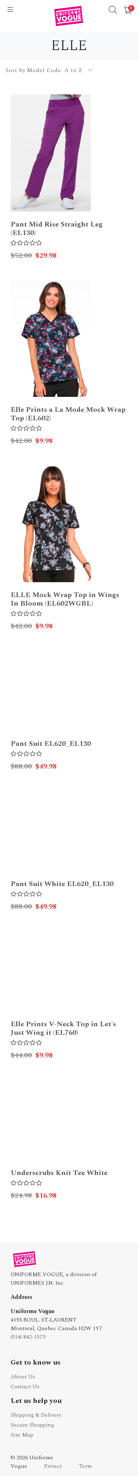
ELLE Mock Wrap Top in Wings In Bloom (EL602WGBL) (65, 599)
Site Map (22, 1435)
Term (85, 1466)
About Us (23, 1376)
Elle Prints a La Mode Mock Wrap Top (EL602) (68, 413)
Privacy (53, 1466)
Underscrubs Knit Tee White (59, 1173)
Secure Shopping (32, 1425)
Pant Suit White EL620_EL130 (62, 884)
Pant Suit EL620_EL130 (51, 743)
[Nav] (10, 10)
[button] (113, 11)
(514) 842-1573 (28, 1337)
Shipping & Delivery (36, 1415)
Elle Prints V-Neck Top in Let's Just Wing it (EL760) (63, 1028)
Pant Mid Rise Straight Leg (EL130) (57, 228)
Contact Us (25, 1386)
